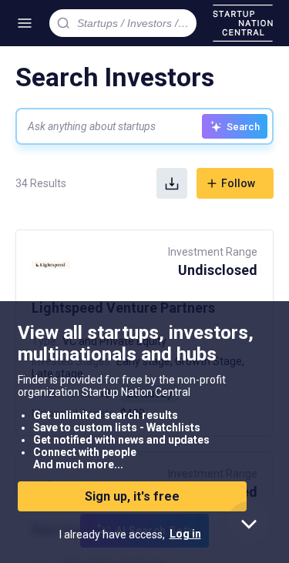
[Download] (171, 183)
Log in (185, 534)
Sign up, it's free (132, 496)
